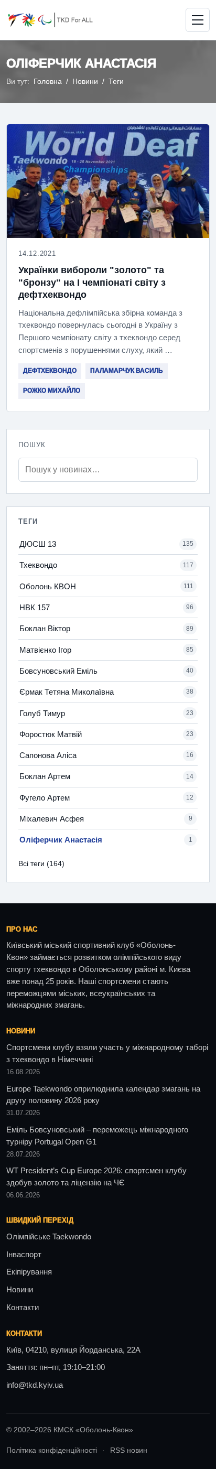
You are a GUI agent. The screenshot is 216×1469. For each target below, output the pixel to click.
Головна (48, 81)
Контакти (22, 1307)
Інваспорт (23, 1254)
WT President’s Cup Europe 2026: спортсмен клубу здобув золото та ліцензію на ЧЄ (96, 1176)
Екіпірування (29, 1272)
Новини (85, 81)
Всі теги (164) (41, 863)
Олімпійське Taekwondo (48, 1237)
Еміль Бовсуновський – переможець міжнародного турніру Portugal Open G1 (97, 1136)
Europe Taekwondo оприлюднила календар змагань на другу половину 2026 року (103, 1095)
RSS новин (128, 1450)
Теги (116, 81)
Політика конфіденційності (51, 1450)
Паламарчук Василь (126, 371)
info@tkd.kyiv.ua (34, 1385)
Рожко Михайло (51, 390)
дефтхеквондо (50, 371)
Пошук (32, 445)
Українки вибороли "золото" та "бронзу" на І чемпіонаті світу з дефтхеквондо (92, 282)
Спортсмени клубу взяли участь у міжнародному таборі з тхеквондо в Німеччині (107, 1053)
